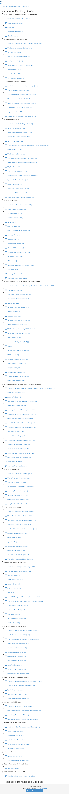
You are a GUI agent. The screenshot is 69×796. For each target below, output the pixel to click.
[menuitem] (1, 4)
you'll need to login (41, 788)
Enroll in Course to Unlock (34, 791)
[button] (1, 2)
